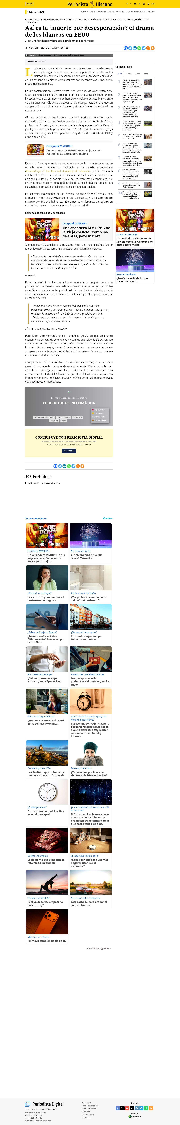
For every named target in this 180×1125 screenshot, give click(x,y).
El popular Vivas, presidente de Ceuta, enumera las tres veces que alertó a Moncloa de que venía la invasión (132, 160)
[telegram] (141, 1108)
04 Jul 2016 (54, 48)
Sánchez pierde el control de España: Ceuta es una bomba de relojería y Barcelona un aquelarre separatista (132, 147)
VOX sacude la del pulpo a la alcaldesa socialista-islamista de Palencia (132, 137)
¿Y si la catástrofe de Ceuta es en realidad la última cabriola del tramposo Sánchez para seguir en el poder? (132, 97)
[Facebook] (126, 48)
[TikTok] (139, 4)
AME (153, 4)
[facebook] (118, 1108)
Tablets (63, 421)
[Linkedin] (135, 48)
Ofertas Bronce (100, 420)
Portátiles (54, 421)
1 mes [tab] (137, 74)
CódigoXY (150, 12)
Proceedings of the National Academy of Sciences (57, 171)
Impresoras (77, 417)
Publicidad (86, 1112)
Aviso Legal (86, 1103)
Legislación (139, 12)
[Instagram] (144, 4)
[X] (131, 4)
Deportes (129, 12)
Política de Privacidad (90, 1106)
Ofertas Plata (99, 417)
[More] (153, 48)
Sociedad (37, 12)
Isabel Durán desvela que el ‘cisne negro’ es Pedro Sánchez (131, 185)
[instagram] (137, 1108)
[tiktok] (132, 1108)
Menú (29, 4)
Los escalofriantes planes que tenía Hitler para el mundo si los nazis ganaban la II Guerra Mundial (132, 174)
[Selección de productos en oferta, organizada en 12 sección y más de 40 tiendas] (69, 392)
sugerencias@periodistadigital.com (38, 1121)
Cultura (120, 12)
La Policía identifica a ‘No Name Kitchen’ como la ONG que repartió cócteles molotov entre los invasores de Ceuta (131, 111)
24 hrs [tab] (119, 74)
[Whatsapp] (139, 48)
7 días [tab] (128, 74)
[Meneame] (148, 48)
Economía (101, 12)
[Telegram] (144, 48)
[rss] (151, 1108)
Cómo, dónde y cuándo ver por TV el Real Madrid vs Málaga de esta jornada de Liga (132, 195)
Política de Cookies (89, 1109)
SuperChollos (99, 410)
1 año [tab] (146, 74)
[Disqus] (69, 990)
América (84, 12)
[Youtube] (135, 4)
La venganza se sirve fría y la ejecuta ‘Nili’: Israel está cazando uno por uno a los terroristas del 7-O (132, 84)
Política (92, 12)
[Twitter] (130, 48)
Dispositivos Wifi (63, 417)
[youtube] (127, 1108)
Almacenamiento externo (44, 417)
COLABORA (69, 451)
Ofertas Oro (98, 413)
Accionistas (86, 1118)
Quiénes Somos (88, 1115)
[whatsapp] (148, 4)
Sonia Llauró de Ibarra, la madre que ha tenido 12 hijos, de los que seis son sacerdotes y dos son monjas (132, 125)
